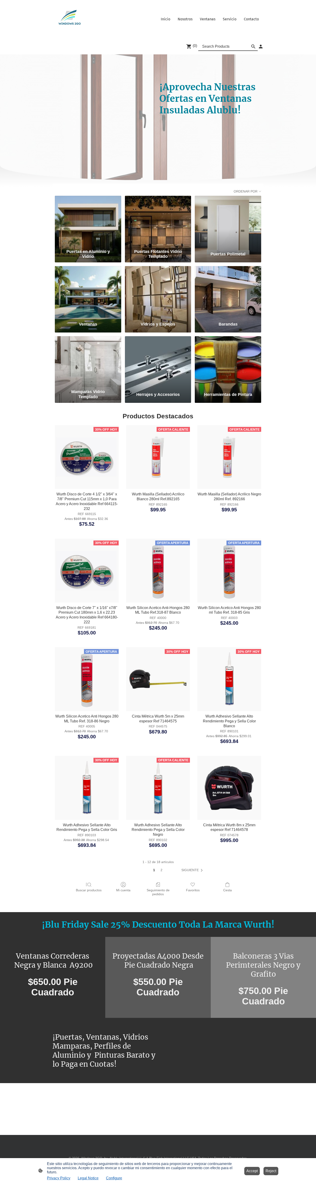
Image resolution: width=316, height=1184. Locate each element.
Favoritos (193, 890)
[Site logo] (68, 19)
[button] (192, 870)
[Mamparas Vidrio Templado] (88, 362)
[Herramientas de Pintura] (228, 362)
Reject (271, 1171)
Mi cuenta (123, 890)
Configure (114, 1178)
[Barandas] (228, 291)
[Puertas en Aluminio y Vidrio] (88, 221)
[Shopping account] (260, 46)
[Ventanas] (88, 291)
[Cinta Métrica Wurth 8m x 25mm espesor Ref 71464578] (229, 788)
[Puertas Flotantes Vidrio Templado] (158, 221)
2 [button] (161, 870)
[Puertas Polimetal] (228, 221)
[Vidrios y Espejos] (158, 291)
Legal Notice (88, 1178)
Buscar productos (89, 890)
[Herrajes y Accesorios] (158, 362)
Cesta (227, 890)
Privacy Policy (58, 1178)
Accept (252, 1171)
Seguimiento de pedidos (158, 892)
